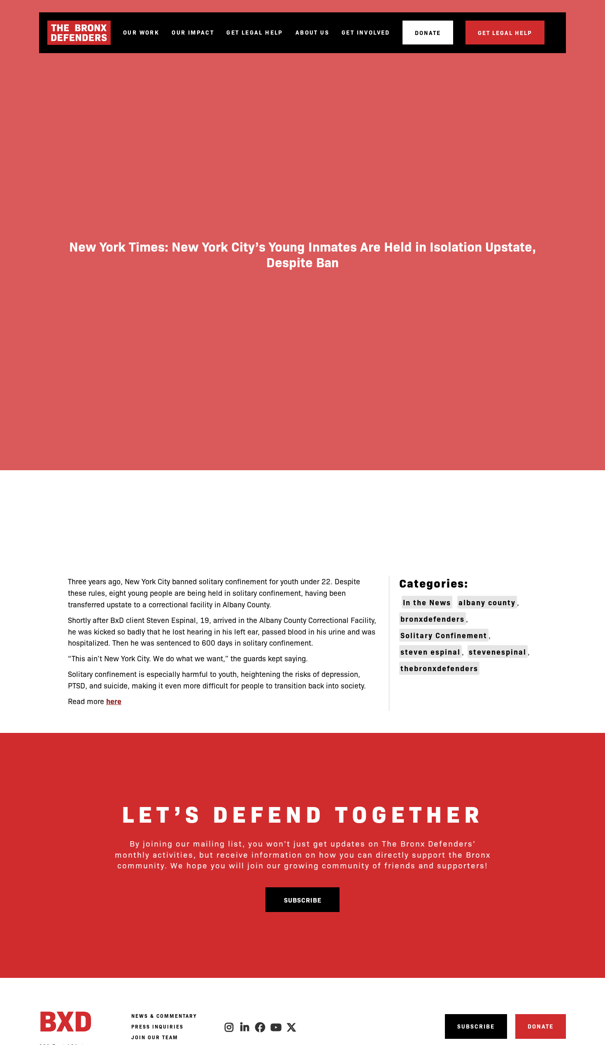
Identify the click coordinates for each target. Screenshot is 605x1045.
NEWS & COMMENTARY (164, 1015)
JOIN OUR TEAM (154, 1037)
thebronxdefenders (439, 668)
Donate (428, 32)
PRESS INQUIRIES (157, 1026)
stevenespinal (497, 651)
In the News (427, 602)
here (113, 701)
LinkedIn (244, 1027)
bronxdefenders (432, 618)
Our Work (141, 32)
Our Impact (193, 32)
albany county (487, 602)
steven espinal (430, 651)
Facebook (260, 1027)
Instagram (229, 1027)
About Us (312, 32)
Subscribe (302, 899)
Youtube (276, 1027)
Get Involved (366, 32)
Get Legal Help (254, 32)
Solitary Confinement (443, 635)
